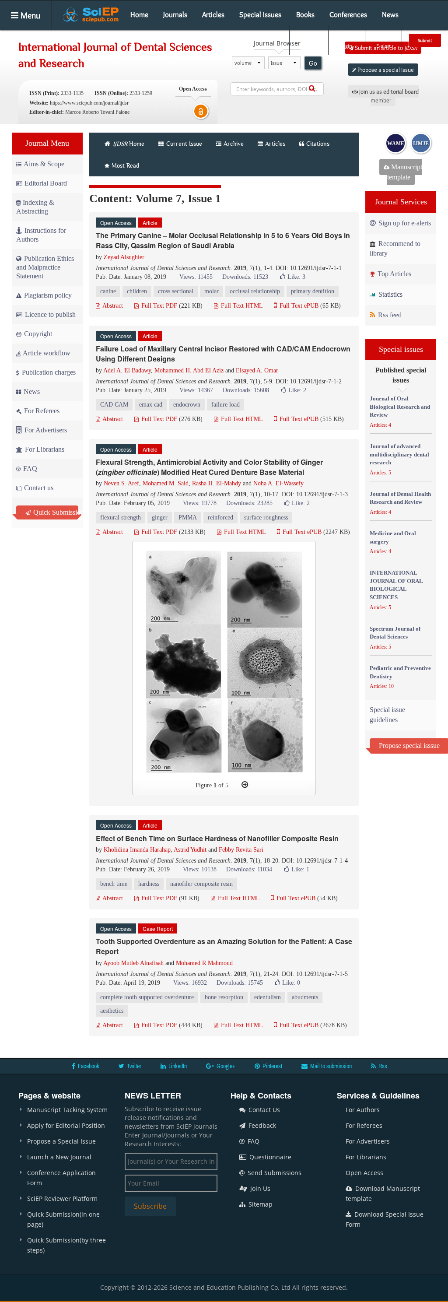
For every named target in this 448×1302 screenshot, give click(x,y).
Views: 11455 (196, 277)
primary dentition (312, 291)
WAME (395, 143)
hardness (148, 884)
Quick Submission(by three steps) (66, 1245)
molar (211, 291)
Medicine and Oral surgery (393, 537)
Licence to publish (49, 314)
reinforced (220, 517)
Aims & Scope (44, 164)
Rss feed (389, 315)
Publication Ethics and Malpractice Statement (45, 267)
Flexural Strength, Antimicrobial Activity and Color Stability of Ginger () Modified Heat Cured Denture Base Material (209, 467)
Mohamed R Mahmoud (204, 963)
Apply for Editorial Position (66, 1125)
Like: (296, 277)
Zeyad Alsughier (124, 257)
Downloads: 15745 (240, 982)
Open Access (364, 1173)
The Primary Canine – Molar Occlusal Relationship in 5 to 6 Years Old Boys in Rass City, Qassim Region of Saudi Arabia (223, 240)
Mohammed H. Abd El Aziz (189, 370)
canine (108, 291)
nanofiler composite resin (201, 884)
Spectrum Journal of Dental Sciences (395, 632)
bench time (113, 884)
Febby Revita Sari (241, 849)
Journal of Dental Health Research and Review (400, 498)
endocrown (186, 404)
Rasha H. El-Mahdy (216, 483)
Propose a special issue (385, 70)
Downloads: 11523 (245, 277)
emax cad (150, 404)
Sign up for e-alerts (404, 223)
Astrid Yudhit (190, 849)
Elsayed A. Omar (257, 370)
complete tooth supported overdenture (147, 997)
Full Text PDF (158, 305)
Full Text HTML (240, 305)
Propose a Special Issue (61, 1141)
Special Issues (260, 14)
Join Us (259, 1188)
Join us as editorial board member (388, 96)
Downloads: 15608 (246, 390)
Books (305, 14)
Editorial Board (45, 183)
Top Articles (393, 273)
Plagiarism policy (47, 295)
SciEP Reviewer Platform (62, 1198)
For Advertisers (45, 430)
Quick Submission (55, 512)
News (390, 14)
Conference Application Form (61, 1178)
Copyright (37, 333)
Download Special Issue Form (385, 1219)
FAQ (29, 468)
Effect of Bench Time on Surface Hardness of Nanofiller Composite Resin (217, 838)
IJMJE (421, 143)
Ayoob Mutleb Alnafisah (133, 963)
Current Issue (183, 143)
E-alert (383, 45)
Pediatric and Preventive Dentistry (400, 672)
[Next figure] (245, 785)
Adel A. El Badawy (127, 370)
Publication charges (48, 372)
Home (139, 14)
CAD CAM (114, 404)
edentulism (267, 997)
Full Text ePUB (298, 305)
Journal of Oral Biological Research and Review (400, 406)
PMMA (187, 517)
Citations (317, 143)
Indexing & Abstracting (35, 207)
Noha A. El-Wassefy (278, 483)
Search (308, 45)
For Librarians (43, 449)
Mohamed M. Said (166, 483)
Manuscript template (404, 172)
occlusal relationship (255, 291)
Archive (234, 143)
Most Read (125, 165)
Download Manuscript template (383, 1193)
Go (313, 63)
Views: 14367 (196, 390)
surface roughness (266, 517)
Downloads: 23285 (249, 503)
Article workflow (45, 353)
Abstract (112, 305)
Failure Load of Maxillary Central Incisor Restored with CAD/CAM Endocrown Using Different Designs (223, 354)
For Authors (363, 1109)
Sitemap (260, 1204)
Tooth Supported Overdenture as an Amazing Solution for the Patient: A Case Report (224, 946)
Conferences (348, 14)
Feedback (261, 1125)
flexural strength (120, 517)
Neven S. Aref (121, 483)
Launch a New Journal (59, 1157)
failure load (225, 404)
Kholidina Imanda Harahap (137, 849)
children (137, 291)
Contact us (37, 487)
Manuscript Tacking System (67, 1109)
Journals (175, 14)
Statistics (389, 294)
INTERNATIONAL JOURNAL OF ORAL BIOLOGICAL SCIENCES (396, 584)
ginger (160, 517)
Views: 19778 (200, 503)
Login (346, 45)
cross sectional (175, 291)
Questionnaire (269, 1157)
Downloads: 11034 (249, 869)
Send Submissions (273, 1173)
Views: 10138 (200, 869)
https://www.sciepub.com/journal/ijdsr (89, 103)
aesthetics (111, 1010)
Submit (425, 40)
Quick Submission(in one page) (63, 1219)
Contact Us (263, 1109)
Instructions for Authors (41, 235)
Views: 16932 (190, 982)
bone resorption (224, 997)
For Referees (41, 410)
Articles (213, 14)
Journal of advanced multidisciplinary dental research (399, 454)
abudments (305, 997)
